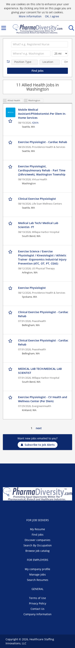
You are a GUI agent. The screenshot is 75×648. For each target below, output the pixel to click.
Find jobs (37, 534)
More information (30, 16)
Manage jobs (37, 574)
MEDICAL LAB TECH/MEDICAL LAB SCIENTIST (40, 371)
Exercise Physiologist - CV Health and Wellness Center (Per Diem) (42, 399)
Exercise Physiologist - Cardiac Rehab (42, 142)
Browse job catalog (37, 551)
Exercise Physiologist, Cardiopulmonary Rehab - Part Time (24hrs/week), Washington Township (41, 170)
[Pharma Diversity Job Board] (37, 28)
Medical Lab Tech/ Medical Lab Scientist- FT (38, 225)
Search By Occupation (37, 545)
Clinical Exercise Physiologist (37, 199)
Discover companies (37, 540)
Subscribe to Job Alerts (40, 445)
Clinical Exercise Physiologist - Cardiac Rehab (43, 314)
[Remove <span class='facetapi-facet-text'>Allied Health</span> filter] (5, 100)
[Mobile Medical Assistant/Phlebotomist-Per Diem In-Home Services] (10, 112)
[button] (9, 62)
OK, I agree (52, 16)
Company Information (37, 614)
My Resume (37, 529)
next (39, 428)
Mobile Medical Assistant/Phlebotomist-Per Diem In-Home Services (42, 114)
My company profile (37, 569)
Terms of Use (37, 598)
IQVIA (35, 122)
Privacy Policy (37, 603)
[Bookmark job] (10, 121)
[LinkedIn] (41, 508)
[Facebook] (29, 508)
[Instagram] (47, 508)
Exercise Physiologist (32, 288)
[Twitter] (35, 508)
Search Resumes (37, 580)
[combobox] (39, 44)
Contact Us (37, 609)
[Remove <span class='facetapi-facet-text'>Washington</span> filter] (26, 100)
